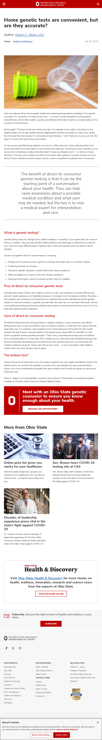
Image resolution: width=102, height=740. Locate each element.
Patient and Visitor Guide (14, 688)
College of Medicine (78, 670)
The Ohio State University (80, 674)
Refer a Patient (42, 667)
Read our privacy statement (67, 730)
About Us (8, 699)
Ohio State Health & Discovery (40, 578)
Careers (39, 682)
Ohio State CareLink (44, 670)
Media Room (41, 685)
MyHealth (8, 703)
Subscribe (51, 623)
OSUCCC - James (77, 667)
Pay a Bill (7, 670)
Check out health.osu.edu (51, 593)
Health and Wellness (23, 41)
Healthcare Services (12, 681)
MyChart (7, 674)
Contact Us (40, 696)
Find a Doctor (9, 677)
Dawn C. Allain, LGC (29, 35)
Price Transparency (12, 692)
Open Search (98, 4)
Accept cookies (61, 735)
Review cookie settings (41, 735)
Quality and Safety (43, 692)
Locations (8, 685)
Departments (41, 674)
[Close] (98, 723)
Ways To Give (41, 689)
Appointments (10, 667)
